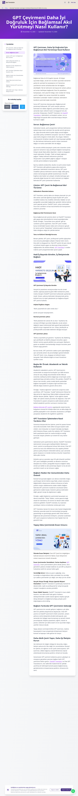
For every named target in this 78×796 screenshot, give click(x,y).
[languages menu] (68, 2)
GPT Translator (59, 247)
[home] (8, 2)
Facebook (15, 106)
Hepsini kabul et (66, 789)
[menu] (65, 2)
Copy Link (22, 106)
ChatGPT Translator (56, 661)
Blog (6, 8)
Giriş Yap (73, 2)
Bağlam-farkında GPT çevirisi (43, 407)
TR (2, 8)
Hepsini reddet (55, 789)
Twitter (7, 106)
